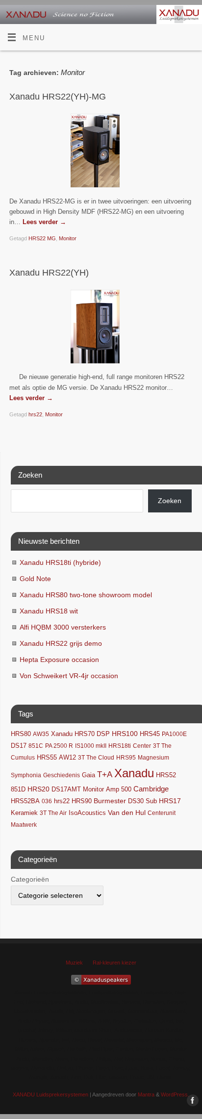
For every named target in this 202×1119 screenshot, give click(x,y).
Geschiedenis (61, 775)
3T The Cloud (96, 757)
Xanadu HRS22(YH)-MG (57, 97)
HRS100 (125, 734)
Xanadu (134, 773)
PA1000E (174, 734)
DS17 (18, 745)
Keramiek (24, 812)
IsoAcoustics (87, 813)
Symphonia (26, 775)
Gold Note (35, 579)
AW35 (41, 734)
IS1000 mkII (90, 745)
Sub (151, 801)
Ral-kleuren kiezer (114, 963)
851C (35, 745)
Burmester (110, 801)
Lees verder (44, 222)
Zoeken (169, 501)
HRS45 (150, 734)
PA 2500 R (59, 745)
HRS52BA (25, 801)
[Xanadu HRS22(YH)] (101, 328)
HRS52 (166, 775)
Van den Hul (127, 812)
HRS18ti (119, 745)
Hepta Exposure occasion (59, 659)
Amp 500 (118, 789)
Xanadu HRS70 (73, 734)
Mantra (146, 1094)
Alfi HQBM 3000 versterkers (63, 627)
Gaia (88, 775)
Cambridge (151, 789)
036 (47, 801)
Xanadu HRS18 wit (49, 611)
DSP (103, 734)
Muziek (74, 963)
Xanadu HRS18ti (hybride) (60, 562)
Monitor (67, 238)
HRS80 (21, 734)
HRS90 (82, 801)
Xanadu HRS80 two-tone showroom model (86, 595)
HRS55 (47, 757)
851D (18, 789)
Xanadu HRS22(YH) (49, 273)
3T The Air (53, 813)
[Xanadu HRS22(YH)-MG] (101, 152)
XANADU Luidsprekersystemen (50, 1094)
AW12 (67, 757)
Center (142, 745)
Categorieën (30, 879)
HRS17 (170, 801)
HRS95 (126, 757)
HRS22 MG (42, 238)
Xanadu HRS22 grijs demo (61, 643)
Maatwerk (24, 824)
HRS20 (38, 789)
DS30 (136, 801)
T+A (104, 774)
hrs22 (35, 414)
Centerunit (162, 813)
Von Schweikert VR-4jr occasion (69, 676)
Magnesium (153, 757)
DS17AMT (66, 789)
